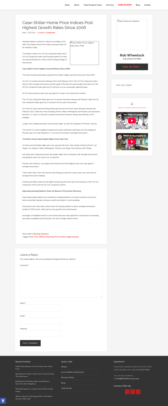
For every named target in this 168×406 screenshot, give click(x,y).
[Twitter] (132, 391)
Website (23, 328)
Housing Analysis (40, 234)
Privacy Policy (67, 377)
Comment (24, 265)
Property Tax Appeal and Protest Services (36, 4)
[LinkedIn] (138, 391)
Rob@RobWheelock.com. (128, 378)
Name (23, 303)
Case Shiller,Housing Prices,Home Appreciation (56, 237)
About (64, 366)
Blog (63, 383)
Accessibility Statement (72, 372)
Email (23, 316)
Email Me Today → (132, 67)
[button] (3, 401)
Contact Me (66, 388)
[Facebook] (127, 391)
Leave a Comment (46, 32)
